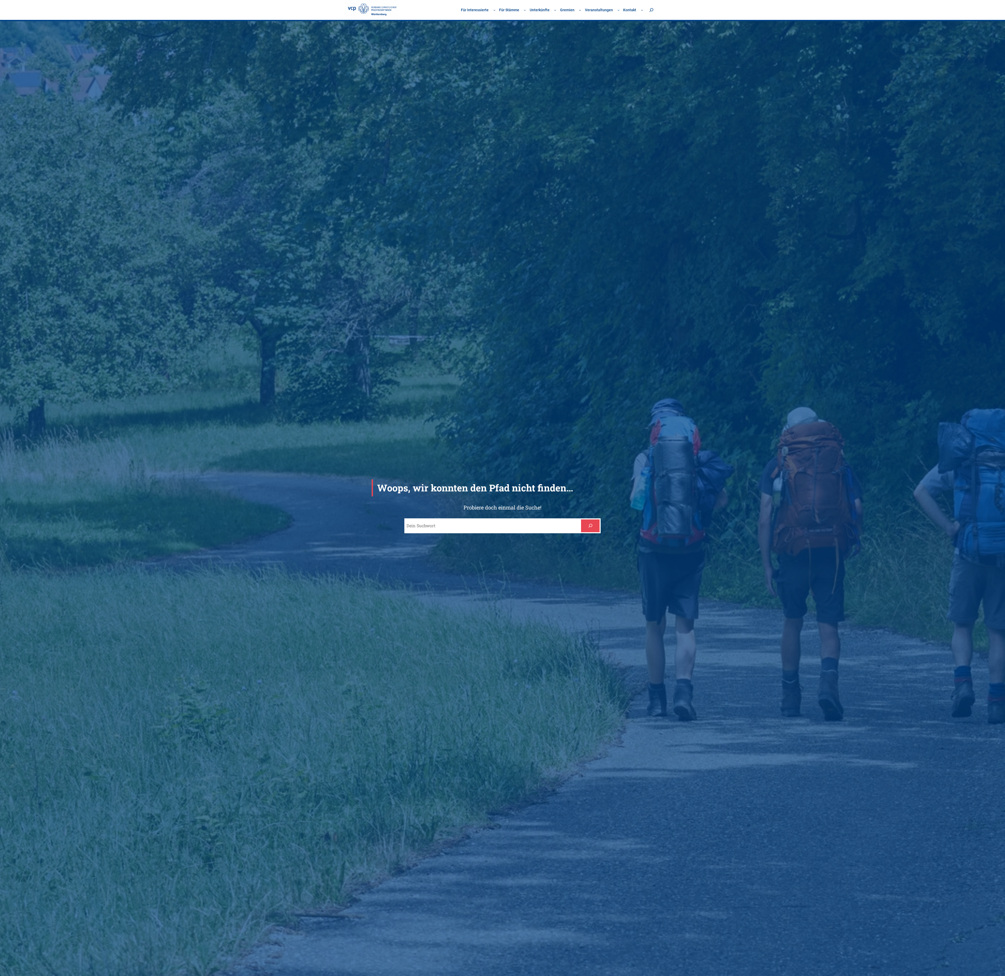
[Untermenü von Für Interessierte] (494, 10)
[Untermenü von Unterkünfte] (555, 10)
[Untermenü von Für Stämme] (525, 10)
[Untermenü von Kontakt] (642, 10)
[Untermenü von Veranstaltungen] (618, 10)
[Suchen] (590, 525)
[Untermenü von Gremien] (580, 10)
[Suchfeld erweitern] (651, 10)
